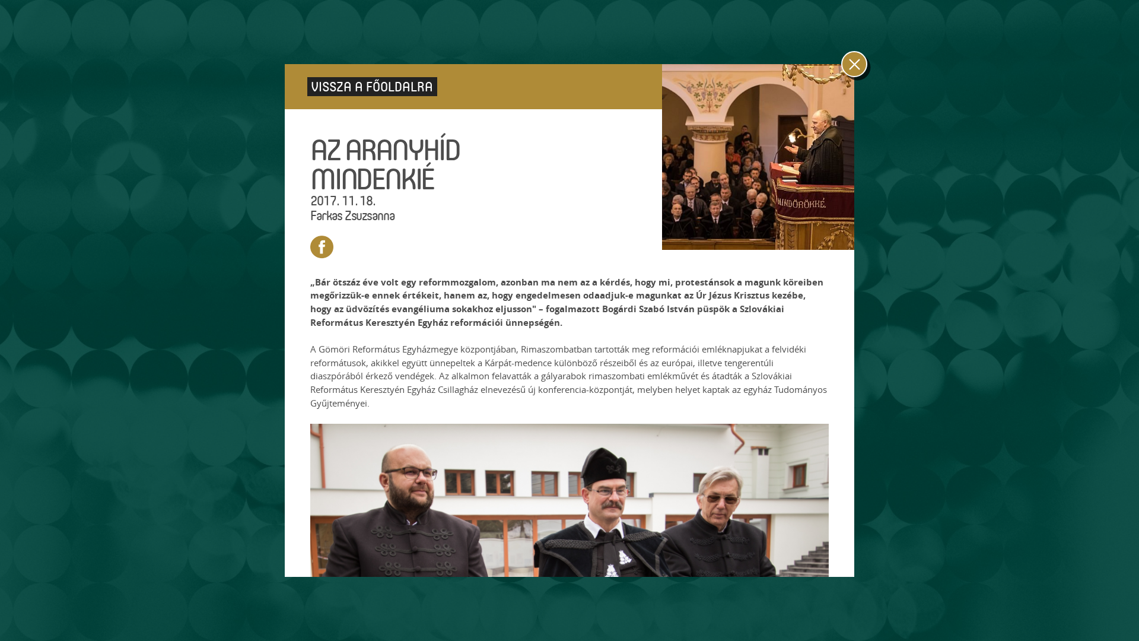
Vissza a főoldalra (372, 86)
